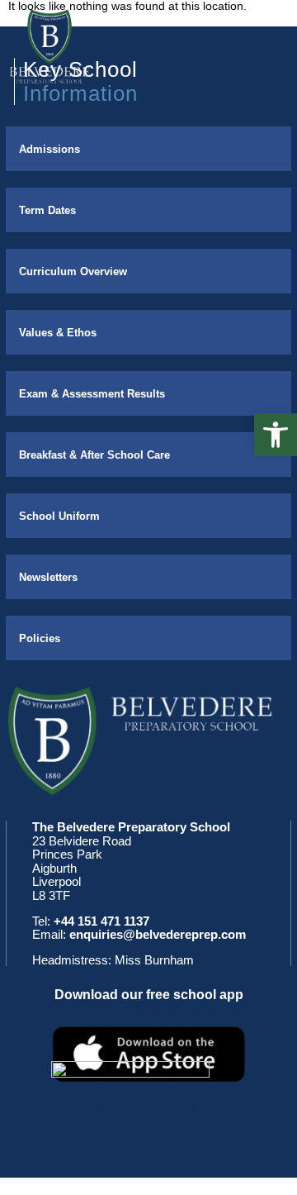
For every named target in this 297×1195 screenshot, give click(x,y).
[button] (275, 434)
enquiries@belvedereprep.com (157, 934)
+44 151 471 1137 (101, 921)
